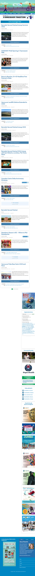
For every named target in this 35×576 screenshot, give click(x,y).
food (7, 252)
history (30, 327)
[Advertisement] (28, 342)
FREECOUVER (18, 12)
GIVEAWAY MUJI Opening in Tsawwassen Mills (14, 51)
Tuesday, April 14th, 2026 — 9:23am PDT (7, 29)
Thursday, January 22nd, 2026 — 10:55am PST (7, 107)
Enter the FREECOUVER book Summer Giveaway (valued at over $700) (28, 381)
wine (33, 333)
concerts (20, 96)
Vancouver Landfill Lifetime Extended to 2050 (14, 103)
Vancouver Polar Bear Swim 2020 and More (13, 265)
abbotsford (7, 253)
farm (12, 253)
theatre (29, 331)
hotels (10, 198)
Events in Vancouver (23, 567)
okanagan (31, 329)
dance (26, 325)
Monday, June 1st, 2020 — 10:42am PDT (7, 237)
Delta (14, 46)
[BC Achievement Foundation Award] (28, 414)
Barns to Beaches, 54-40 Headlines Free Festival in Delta (14, 77)
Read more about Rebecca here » (25, 555)
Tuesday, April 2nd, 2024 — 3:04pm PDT (7, 157)
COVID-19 (23, 325)
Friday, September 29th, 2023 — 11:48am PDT (7, 183)
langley (9, 252)
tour (31, 332)
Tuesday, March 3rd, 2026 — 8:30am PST (7, 81)
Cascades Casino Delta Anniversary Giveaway (12, 179)
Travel (11, 13)
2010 (26, 323)
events (16, 46)
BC (6, 70)
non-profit (28, 329)
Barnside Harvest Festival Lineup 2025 (13, 127)
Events (14, 13)
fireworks (24, 327)
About (19, 13)
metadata (15, 120)
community (17, 96)
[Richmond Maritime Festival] (28, 301)
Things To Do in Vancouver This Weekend (28, 332)
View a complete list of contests (28, 384)
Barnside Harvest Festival (9, 46)
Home (20, 559)
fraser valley (14, 253)
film (22, 327)
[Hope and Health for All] (28, 369)
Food (7, 13)
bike (6, 97)
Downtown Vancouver (30, 325)
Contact (23, 13)
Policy (20, 565)
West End (31, 333)
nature (25, 329)
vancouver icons (28, 333)
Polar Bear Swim (12, 285)
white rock (19, 285)
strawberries (18, 253)
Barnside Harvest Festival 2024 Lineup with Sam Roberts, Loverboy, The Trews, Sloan (14, 152)
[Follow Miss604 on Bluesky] (31, 13)
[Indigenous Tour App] (28, 357)
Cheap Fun (8, 96)
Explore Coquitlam (27, 326)
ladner (18, 46)
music (23, 96)
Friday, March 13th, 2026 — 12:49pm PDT (7, 55)
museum (23, 329)
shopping (11, 70)
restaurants (24, 330)
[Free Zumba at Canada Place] (28, 442)
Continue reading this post (14, 42)
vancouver (14, 70)
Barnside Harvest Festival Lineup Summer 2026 (14, 26)
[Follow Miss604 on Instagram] (33, 13)
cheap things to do (12, 96)
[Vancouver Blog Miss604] (17, 5)
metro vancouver (10, 122)
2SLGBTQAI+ (23, 323)
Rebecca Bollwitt (4, 28)
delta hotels (9, 199)
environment (9, 121)
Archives (32, 539)
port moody (16, 285)
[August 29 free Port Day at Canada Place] (28, 524)
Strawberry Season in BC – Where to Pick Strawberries (14, 233)
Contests (27, 539)
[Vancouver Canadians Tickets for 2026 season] (18, 17)
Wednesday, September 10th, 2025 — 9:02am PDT (8, 130)
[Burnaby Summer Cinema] (28, 428)
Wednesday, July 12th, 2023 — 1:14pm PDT (7, 213)
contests (8, 70)
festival (12, 97)
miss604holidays (30, 328)
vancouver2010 (24, 333)
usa (32, 332)
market (27, 328)
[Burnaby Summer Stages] (28, 509)
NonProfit (3, 13)
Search (33, 314)
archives (31, 323)
